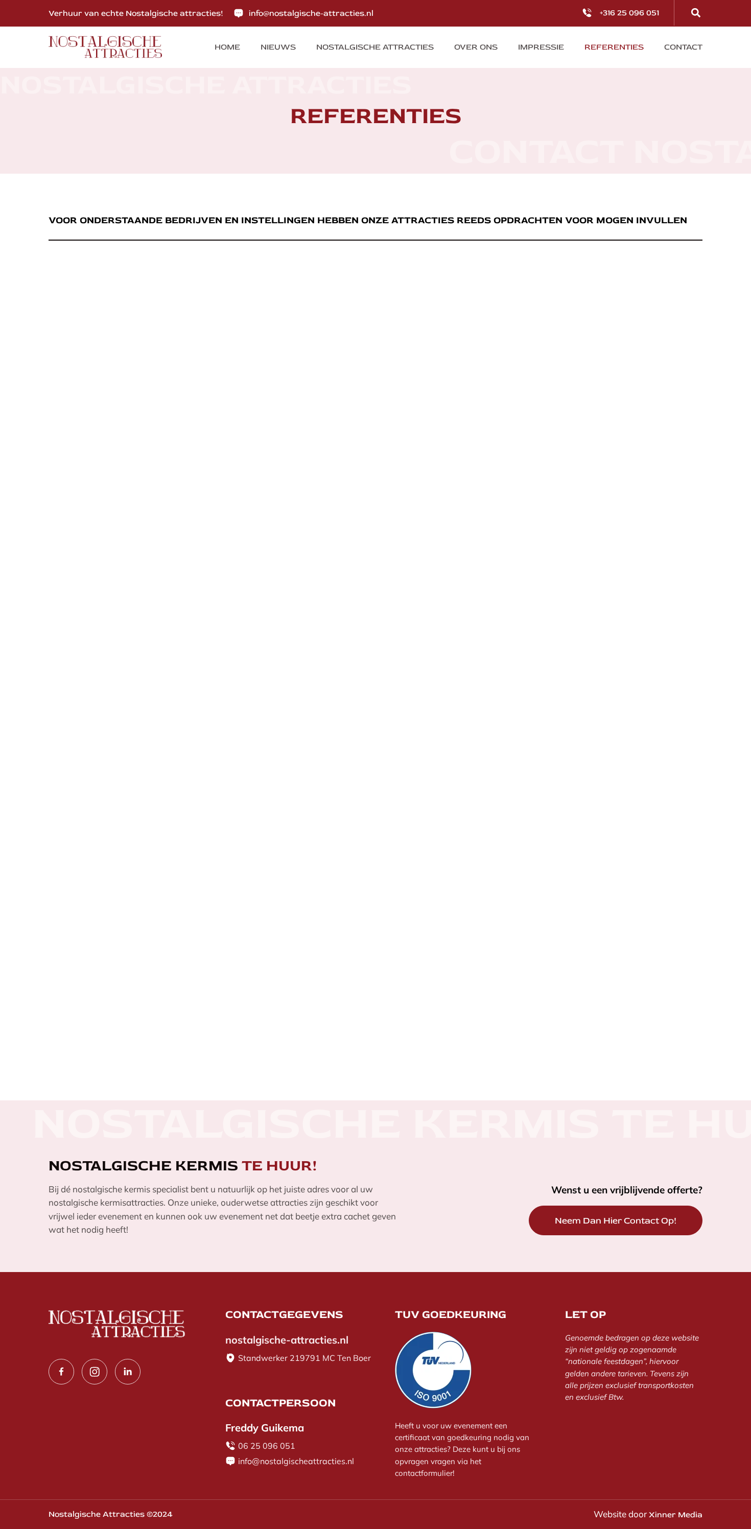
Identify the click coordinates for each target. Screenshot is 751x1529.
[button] (696, 13)
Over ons (476, 47)
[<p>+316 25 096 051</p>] (587, 13)
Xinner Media (675, 1515)
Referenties (614, 47)
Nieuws (278, 47)
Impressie (541, 47)
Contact (683, 47)
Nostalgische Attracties (375, 47)
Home (227, 47)
